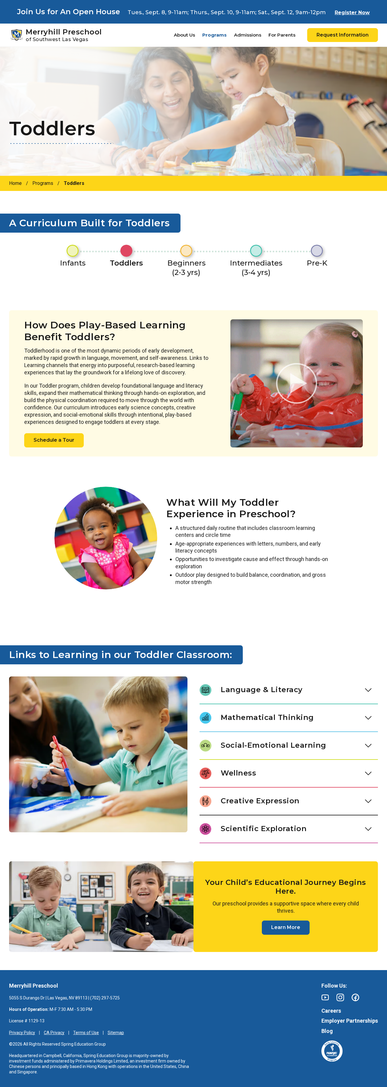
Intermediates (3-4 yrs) (256, 268)
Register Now (352, 12)
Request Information (343, 35)
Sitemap (116, 1032)
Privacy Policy (22, 1032)
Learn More (285, 927)
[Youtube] (325, 997)
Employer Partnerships (349, 1021)
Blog (327, 1031)
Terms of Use (86, 1032)
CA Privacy (54, 1032)
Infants (73, 263)
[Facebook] (355, 997)
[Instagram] (340, 997)
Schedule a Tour (54, 440)
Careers (331, 1011)
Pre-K (317, 263)
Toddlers (126, 263)
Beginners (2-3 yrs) (186, 268)
